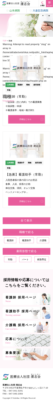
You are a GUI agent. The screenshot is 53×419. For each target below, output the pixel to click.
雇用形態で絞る (26, 251)
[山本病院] (13, 10)
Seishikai (16, 398)
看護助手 (21, 163)
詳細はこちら (25, 119)
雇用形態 (36, 85)
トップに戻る (46, 409)
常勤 (8, 168)
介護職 (43, 240)
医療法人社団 (25, 376)
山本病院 (10, 85)
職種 (28, 85)
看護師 (20, 85)
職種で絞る (26, 232)
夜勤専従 (41, 259)
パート (25, 259)
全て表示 (26, 220)
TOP (5, 41)
